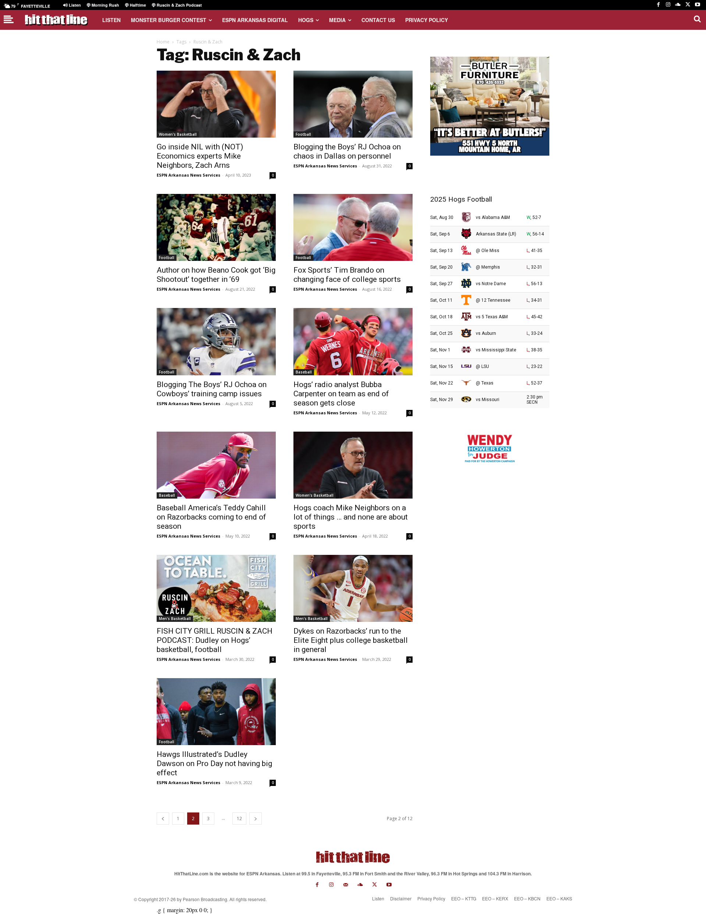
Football (303, 134)
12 (239, 818)
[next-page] (255, 818)
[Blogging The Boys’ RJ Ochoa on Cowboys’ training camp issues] (216, 341)
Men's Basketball (175, 618)
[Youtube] (697, 5)
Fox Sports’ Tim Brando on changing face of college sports (347, 275)
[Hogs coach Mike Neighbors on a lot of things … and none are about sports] (353, 465)
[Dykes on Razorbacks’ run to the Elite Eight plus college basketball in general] (353, 588)
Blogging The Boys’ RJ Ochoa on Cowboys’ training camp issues (212, 389)
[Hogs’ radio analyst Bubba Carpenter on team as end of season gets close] (353, 341)
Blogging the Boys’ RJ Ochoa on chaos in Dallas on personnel (347, 151)
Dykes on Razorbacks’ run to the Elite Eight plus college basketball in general (350, 640)
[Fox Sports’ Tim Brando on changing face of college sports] (353, 227)
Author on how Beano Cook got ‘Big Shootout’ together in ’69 (216, 275)
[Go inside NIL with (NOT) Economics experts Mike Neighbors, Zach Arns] (216, 104)
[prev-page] (163, 818)
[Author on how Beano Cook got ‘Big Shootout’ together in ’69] (216, 227)
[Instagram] (668, 5)
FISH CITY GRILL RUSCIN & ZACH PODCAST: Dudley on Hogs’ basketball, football (214, 640)
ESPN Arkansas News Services (188, 175)
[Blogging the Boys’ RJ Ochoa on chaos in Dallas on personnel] (353, 104)
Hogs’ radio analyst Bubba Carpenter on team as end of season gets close (341, 393)
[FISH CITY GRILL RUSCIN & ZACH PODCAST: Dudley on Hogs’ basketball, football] (216, 588)
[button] (697, 19)
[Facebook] (658, 5)
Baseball (304, 372)
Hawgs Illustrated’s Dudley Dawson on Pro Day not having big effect (214, 763)
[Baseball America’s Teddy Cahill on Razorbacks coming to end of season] (216, 465)
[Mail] (346, 885)
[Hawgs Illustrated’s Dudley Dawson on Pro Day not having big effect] (216, 711)
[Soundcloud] (678, 5)
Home (163, 42)
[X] (688, 5)
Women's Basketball (178, 134)
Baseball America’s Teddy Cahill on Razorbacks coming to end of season (211, 517)
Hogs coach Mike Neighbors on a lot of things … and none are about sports (350, 517)
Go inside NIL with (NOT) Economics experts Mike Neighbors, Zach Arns (200, 156)
